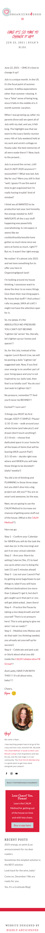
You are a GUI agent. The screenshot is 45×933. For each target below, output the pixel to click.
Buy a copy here (22, 825)
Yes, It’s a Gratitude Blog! (17, 887)
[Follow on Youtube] (16, 774)
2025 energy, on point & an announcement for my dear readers (18, 849)
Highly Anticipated (22, 930)
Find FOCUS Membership (29, 760)
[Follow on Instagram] (12, 774)
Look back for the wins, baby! (19, 870)
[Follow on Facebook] (6, 774)
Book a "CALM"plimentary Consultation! (22, 783)
